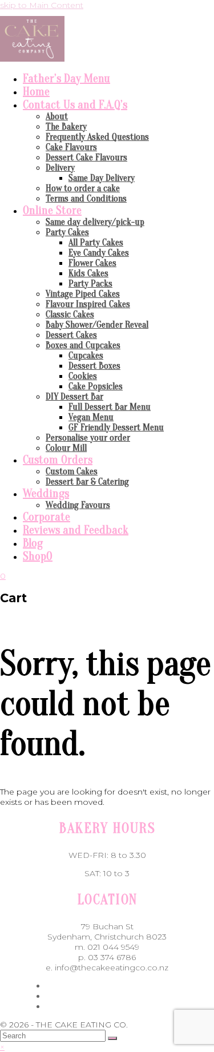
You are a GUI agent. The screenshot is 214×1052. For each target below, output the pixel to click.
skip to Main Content (41, 5)
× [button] (2, 1047)
